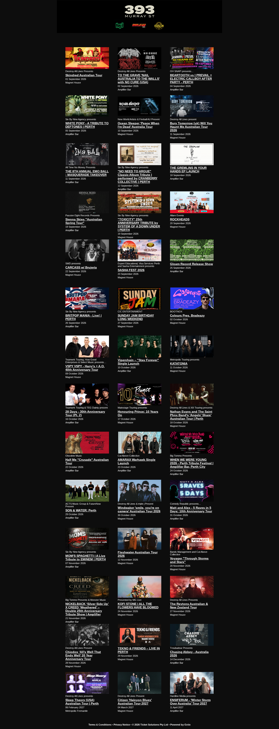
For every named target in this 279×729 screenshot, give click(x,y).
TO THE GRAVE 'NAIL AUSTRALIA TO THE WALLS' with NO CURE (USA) (139, 78)
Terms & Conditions (99, 724)
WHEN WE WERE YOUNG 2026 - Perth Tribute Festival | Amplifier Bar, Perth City (191, 463)
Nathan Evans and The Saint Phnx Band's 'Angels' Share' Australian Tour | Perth (191, 415)
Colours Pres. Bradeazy (187, 315)
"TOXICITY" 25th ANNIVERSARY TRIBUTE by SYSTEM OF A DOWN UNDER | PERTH (139, 225)
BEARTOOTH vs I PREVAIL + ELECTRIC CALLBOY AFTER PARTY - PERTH (191, 78)
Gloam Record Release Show (191, 264)
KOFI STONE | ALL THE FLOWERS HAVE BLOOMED (138, 605)
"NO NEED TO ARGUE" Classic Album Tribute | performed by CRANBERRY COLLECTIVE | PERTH (137, 177)
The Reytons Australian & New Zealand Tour (189, 605)
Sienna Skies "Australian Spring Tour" (83, 221)
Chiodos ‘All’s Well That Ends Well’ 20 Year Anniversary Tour (83, 655)
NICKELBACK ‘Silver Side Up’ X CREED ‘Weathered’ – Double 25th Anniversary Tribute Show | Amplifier (87, 609)
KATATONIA (178, 363)
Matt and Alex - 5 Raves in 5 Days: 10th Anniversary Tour (191, 509)
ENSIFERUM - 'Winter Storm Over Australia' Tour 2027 (190, 701)
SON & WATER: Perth (80, 510)
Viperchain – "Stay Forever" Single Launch (138, 361)
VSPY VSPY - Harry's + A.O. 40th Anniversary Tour (85, 367)
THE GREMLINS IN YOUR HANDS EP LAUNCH (188, 169)
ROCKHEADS (179, 219)
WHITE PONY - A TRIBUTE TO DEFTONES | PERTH (87, 124)
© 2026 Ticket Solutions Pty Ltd (150, 724)
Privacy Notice (122, 724)
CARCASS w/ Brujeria (81, 267)
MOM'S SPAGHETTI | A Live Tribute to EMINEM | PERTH (85, 557)
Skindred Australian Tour (83, 75)
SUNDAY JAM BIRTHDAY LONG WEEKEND (136, 317)
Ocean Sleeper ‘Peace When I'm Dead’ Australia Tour (138, 124)
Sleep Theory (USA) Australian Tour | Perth (82, 701)
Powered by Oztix (180, 724)
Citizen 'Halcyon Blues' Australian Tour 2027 (135, 701)
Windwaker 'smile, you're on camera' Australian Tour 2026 (139, 509)
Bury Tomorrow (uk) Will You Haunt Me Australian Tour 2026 (191, 126)
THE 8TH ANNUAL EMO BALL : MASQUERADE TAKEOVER (87, 173)
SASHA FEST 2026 (131, 270)
